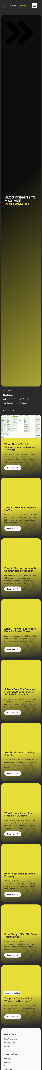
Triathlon (16, 993)
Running (8, 993)
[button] (34, 5)
